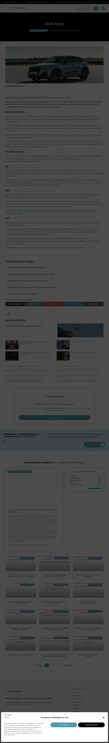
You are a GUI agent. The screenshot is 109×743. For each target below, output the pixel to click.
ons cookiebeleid (33, 733)
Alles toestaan (64, 725)
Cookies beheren (91, 725)
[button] (104, 718)
